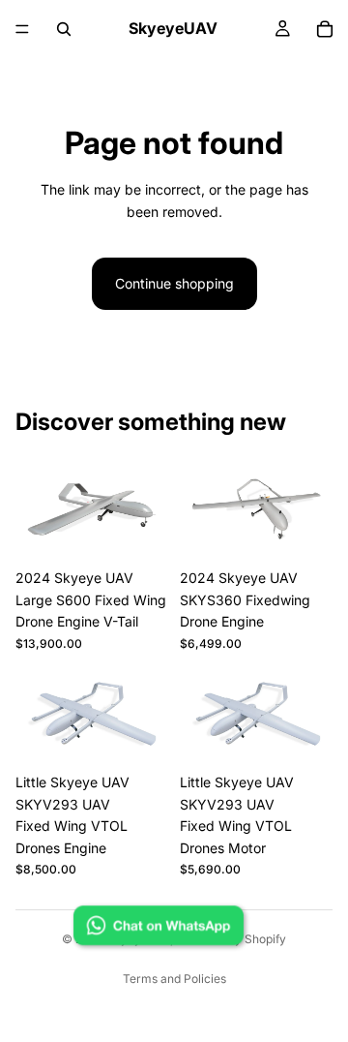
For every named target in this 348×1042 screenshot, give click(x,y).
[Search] (64, 29)
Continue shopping (174, 283)
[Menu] (22, 29)
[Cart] (325, 29)
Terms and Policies (174, 978)
